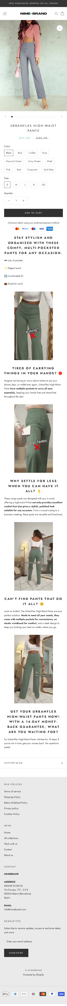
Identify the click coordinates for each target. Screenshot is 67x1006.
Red (19, 169)
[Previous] (5, 116)
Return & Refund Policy (15, 802)
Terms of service (12, 791)
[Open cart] (62, 13)
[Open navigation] (5, 13)
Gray (44, 153)
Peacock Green (14, 161)
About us (8, 855)
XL (34, 184)
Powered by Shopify (33, 974)
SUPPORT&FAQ (13, 762)
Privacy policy (11, 808)
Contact (8, 849)
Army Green (34, 161)
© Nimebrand (33, 970)
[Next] (61, 116)
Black (8, 153)
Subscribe (16, 952)
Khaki (50, 161)
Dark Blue (49, 169)
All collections (11, 838)
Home (7, 832)
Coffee (32, 153)
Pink (8, 169)
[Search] (56, 13)
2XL (44, 184)
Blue (20, 153)
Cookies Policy (11, 814)
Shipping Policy (12, 797)
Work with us (10, 843)
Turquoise (32, 169)
